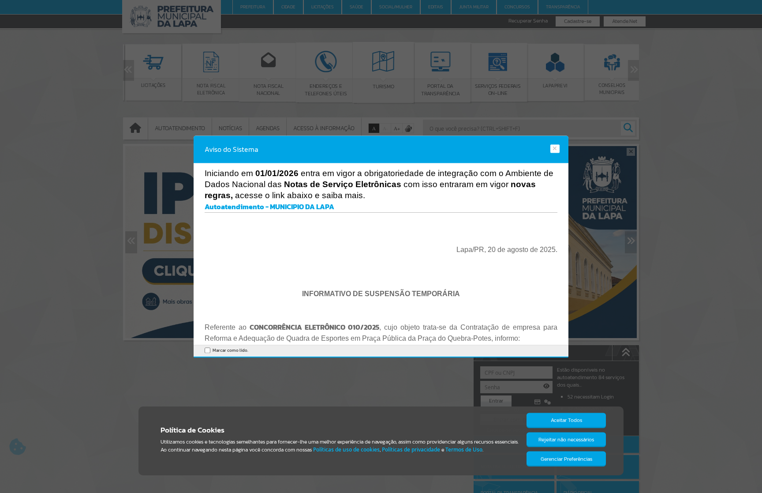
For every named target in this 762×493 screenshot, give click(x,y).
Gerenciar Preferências (566, 459)
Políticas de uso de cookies (346, 449)
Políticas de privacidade (411, 449)
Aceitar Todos (566, 420)
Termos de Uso (463, 449)
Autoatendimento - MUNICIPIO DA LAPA (269, 207)
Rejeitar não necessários (566, 440)
